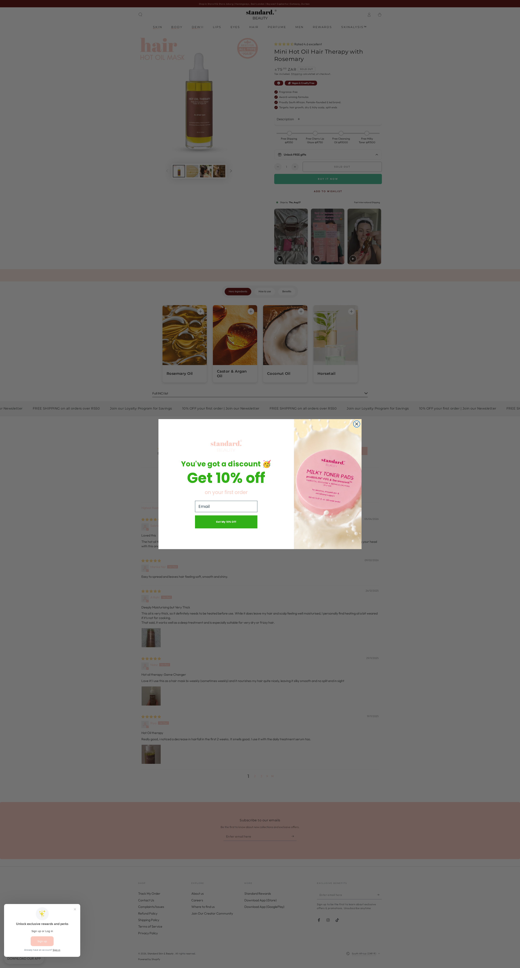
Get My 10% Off (226, 522)
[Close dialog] (356, 424)
